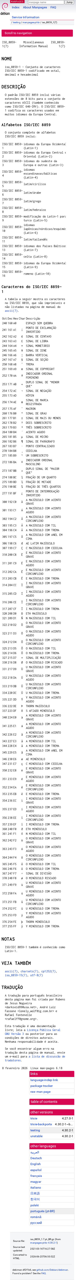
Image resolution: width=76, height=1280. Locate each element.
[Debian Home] (5, 8)
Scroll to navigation (18, 33)
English (35, 1164)
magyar (35, 1182)
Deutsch (36, 1158)
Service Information (25, 17)
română (35, 1217)
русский (36, 1223)
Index (15, 7)
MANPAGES (17, 1)
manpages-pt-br (31, 22)
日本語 (35, 1193)
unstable (36, 1136)
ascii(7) (11, 310)
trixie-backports (41, 1124)
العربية (34, 1152)
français (36, 1176)
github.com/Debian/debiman (52, 1270)
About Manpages (35, 7)
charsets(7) (29, 971)
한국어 (35, 1199)
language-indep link (44, 1080)
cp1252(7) (48, 971)
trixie (33, 1118)
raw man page (40, 1092)
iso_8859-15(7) (16, 975)
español (36, 1170)
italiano (35, 1187)
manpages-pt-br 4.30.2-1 (43, 1242)
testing (16, 22)
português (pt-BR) (42, 1211)
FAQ (53, 7)
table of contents (44, 1102)
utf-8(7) (36, 975)
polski (34, 1205)
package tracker (41, 1086)
